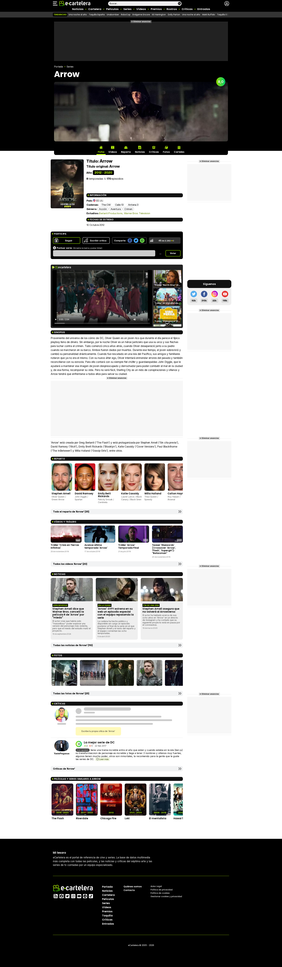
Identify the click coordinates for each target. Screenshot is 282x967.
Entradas (203, 9)
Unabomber (113, 14)
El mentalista (157, 818)
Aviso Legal (156, 886)
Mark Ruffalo (208, 14)
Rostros (172, 9)
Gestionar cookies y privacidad (166, 896)
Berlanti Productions (110, 213)
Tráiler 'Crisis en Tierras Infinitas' (65, 546)
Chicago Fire (108, 818)
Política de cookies (160, 892)
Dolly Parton (174, 14)
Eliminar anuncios (142, 21)
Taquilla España (97, 14)
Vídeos (141, 9)
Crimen (128, 209)
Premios (156, 9)
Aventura (116, 209)
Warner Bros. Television (137, 213)
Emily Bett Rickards (104, 495)
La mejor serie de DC (99, 742)
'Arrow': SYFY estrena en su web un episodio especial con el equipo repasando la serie (116, 613)
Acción (103, 209)
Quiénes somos (133, 886)
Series (127, 9)
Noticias (77, 9)
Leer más (104, 759)
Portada (58, 66)
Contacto (129, 890)
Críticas (187, 9)
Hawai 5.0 (179, 818)
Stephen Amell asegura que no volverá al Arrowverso (160, 610)
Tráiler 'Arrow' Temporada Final (128, 546)
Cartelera (94, 9)
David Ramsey (84, 493)
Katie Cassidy (130, 493)
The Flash (58, 818)
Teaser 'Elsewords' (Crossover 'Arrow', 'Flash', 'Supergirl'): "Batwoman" (164, 549)
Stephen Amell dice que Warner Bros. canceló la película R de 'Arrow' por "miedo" (68, 613)
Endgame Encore (141, 14)
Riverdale (82, 818)
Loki (127, 818)
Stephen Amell (61, 493)
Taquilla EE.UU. (224, 14)
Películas (112, 9)
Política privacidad (162, 889)
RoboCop (125, 14)
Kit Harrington (159, 14)
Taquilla (107, 915)
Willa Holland (152, 493)
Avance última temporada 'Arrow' (96, 546)
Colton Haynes (177, 493)
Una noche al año (78, 14)
